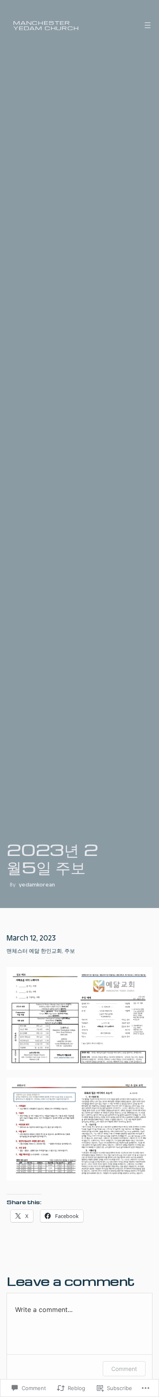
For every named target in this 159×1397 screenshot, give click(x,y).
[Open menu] (147, 25)
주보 (69, 951)
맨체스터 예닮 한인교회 (34, 951)
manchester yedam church (46, 25)
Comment (124, 1368)
